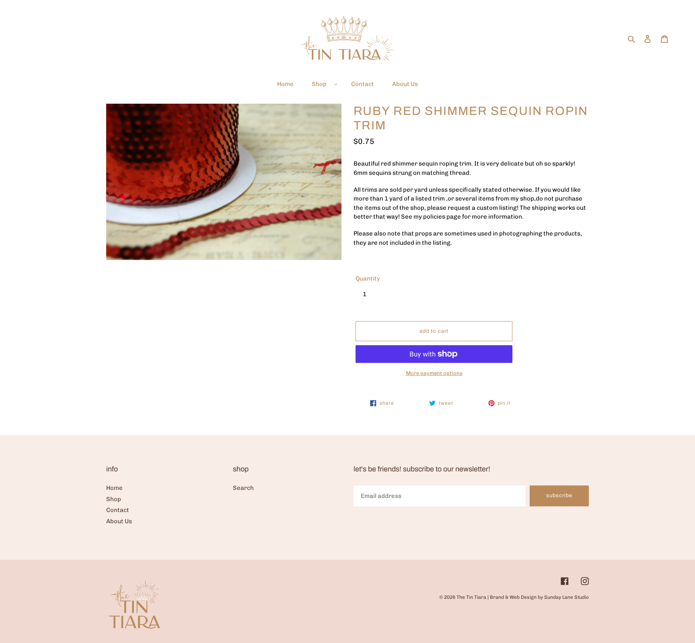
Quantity (368, 278)
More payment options (434, 373)
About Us (119, 521)
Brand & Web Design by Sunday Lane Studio (539, 597)
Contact (117, 510)
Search (243, 487)
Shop (113, 499)
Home (114, 487)
